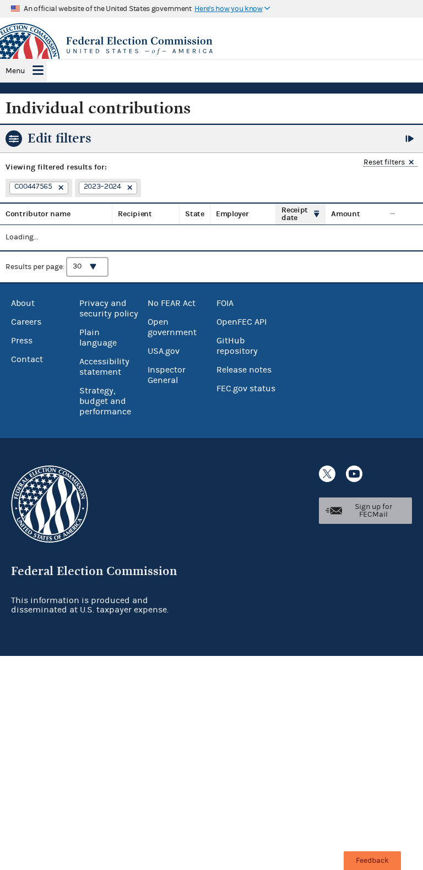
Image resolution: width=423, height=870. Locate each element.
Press (21, 341)
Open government (172, 327)
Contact (27, 359)
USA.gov (164, 351)
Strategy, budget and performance (105, 401)
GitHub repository (237, 346)
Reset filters (384, 162)
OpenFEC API (241, 322)
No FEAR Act (172, 303)
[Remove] (59, 188)
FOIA (225, 303)
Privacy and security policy (108, 308)
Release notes (244, 370)
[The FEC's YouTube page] (354, 474)
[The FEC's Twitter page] (327, 474)
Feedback (372, 860)
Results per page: (36, 266)
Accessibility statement (104, 367)
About (23, 303)
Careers (26, 322)
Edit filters (59, 138)
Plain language (98, 337)
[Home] (211, 45)
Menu (15, 71)
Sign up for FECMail (373, 510)
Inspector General (167, 375)
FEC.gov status (245, 388)
